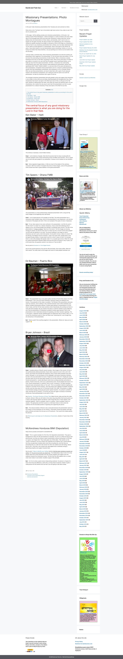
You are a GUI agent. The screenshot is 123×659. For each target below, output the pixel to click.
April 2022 (82, 389)
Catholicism (82, 219)
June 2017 (82, 454)
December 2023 (83, 358)
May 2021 (82, 408)
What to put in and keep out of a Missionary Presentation (42, 416)
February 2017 (83, 463)
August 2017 (82, 452)
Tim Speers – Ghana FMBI (33, 97)
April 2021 (82, 411)
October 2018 (83, 448)
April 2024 (82, 352)
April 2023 (82, 376)
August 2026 (83, 310)
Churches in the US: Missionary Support (35, 475)
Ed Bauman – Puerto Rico (33, 98)
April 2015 (82, 506)
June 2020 (82, 430)
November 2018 (83, 445)
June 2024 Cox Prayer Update (87, 59)
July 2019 (82, 437)
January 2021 (83, 417)
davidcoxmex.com (92, 9)
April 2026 (82, 319)
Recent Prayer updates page (75, 2)
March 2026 (82, 321)
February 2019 (83, 439)
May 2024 (82, 350)
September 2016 (83, 472)
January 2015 (83, 511)
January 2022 (83, 391)
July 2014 (82, 522)
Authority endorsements (32, 476)
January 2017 (83, 465)
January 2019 (83, 441)
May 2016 (82, 480)
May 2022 (82, 387)
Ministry (81, 222)
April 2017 (82, 459)
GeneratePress (70, 657)
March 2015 (82, 509)
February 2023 (83, 378)
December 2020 (83, 419)
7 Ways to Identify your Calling (40, 451)
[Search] (95, 21)
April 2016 (82, 482)
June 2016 (82, 478)
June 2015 (82, 502)
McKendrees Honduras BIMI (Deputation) (36, 101)
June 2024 (82, 347)
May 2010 (82, 526)
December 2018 (83, 443)
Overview (64, 7)
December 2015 (83, 491)
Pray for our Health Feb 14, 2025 (87, 53)
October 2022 (83, 380)
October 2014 (83, 517)
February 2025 (83, 334)
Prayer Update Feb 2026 (85, 41)
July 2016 (82, 476)
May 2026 (82, 317)
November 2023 (83, 361)
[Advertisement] (88, 108)
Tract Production (83, 216)
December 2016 (83, 467)
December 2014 (83, 513)
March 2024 (82, 354)
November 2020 (83, 422)
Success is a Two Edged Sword (42, 245)
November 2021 (83, 395)
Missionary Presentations (32, 474)
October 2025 (83, 324)
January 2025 (83, 337)
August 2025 (83, 328)
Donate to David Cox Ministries (87, 77)
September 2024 (84, 341)
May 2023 (82, 374)
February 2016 (83, 487)
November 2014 (83, 515)
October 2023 (83, 363)
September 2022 (84, 382)
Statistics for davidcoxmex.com (83, 643)
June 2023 (82, 371)
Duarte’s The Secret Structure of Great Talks (39, 396)
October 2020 (83, 424)
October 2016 (83, 469)
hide (52, 89)
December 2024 (83, 339)
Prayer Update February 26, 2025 (88, 47)
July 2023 (82, 369)
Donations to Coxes (74, 7)
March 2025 (82, 332)
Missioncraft (82, 224)
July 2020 (82, 428)
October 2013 (83, 524)
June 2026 (82, 315)
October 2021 (83, 398)
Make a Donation (94, 2)
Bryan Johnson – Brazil (32, 100)
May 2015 (82, 504)
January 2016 (83, 489)
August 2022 (83, 384)
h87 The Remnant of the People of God (88, 167)
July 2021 (82, 404)
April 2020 (82, 432)
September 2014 (83, 519)
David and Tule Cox (33, 8)
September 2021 (83, 400)
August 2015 (82, 498)
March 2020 (82, 435)
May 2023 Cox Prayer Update (87, 65)
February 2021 (83, 415)
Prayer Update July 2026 (85, 39)
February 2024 (83, 356)
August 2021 (82, 402)
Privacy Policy (79, 641)
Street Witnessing (84, 217)
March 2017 (82, 461)
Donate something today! (86, 272)
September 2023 (84, 365)
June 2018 (82, 450)
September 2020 (84, 426)
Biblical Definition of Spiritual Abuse (88, 614)
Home (56, 7)
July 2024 (82, 345)
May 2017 (82, 456)
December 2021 (83, 393)
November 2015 (83, 493)
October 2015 (83, 496)
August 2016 (82, 474)
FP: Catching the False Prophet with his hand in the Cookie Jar (87, 191)
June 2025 (82, 330)
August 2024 (83, 343)
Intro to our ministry (86, 2)
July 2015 (82, 500)
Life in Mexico (83, 221)
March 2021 (82, 413)
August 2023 (83, 367)
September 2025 (84, 326)
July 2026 (82, 313)
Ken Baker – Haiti (31, 95)
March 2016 (82, 485)
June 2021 (82, 406)
